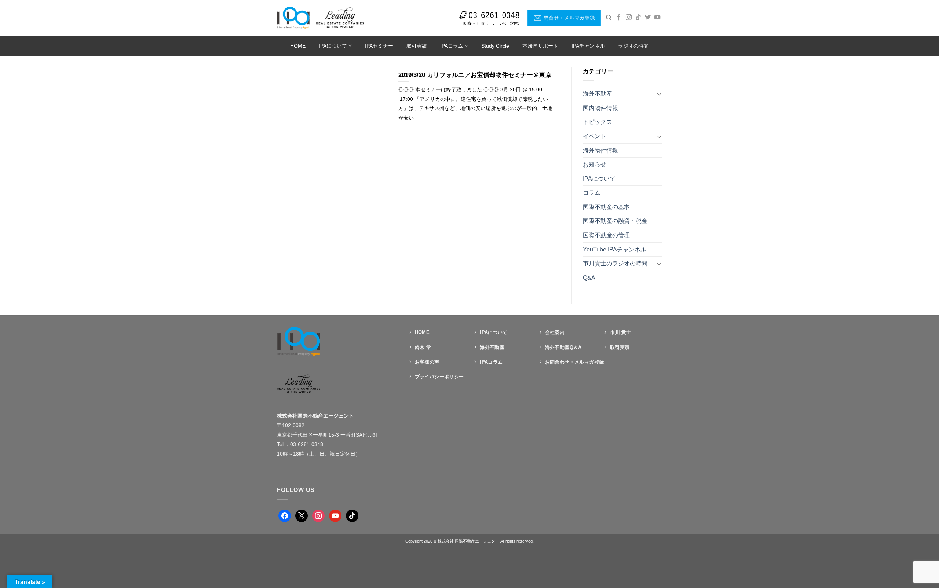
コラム (591, 193)
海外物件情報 (600, 150)
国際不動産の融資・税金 (615, 221)
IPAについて (333, 46)
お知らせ (594, 164)
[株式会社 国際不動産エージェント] (320, 17)
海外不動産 (597, 94)
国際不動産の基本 (606, 207)
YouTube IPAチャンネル (614, 249)
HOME (298, 46)
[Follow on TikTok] (638, 17)
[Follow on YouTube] (657, 17)
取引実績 (416, 46)
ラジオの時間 (633, 46)
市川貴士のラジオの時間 (615, 263)
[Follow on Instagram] (629, 17)
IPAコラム (451, 46)
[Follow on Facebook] (619, 17)
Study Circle (495, 46)
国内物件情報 (600, 108)
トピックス (597, 122)
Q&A (589, 278)
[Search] (608, 18)
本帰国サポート (540, 46)
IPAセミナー (379, 46)
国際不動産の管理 (606, 235)
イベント (594, 136)
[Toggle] (659, 93)
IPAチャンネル (588, 46)
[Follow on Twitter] (648, 17)
